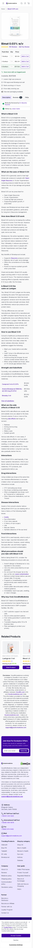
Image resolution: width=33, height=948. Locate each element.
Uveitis (6, 517)
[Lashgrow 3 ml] (10, 647)
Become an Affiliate (7, 903)
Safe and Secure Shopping (23, 885)
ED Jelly (4, 854)
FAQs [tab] (27, 97)
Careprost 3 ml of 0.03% (10, 384)
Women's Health (22, 851)
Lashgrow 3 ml (8, 658)
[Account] (25, 3)
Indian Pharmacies (23, 869)
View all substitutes (7, 401)
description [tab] (6, 97)
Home (3, 9)
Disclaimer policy (7, 887)
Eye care (20, 854)
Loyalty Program (6, 910)
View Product (10, 667)
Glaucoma (14, 258)
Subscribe (24, 750)
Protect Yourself (22, 872)
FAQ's (19, 889)
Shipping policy (6, 879)
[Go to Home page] (11, 3)
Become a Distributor (4, 899)
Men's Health (21, 848)
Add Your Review (24, 47)
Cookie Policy (8, 927)
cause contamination (22, 574)
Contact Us (5, 913)
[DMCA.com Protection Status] (25, 763)
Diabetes (20, 860)
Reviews (4, 872)
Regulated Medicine (23, 876)
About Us (4, 869)
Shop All (20, 845)
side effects (12, 419)
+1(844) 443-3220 (7, 816)
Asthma (19, 857)
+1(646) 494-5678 (7, 822)
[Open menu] (3, 3)
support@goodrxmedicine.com (15, 727)
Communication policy (6, 883)
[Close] (29, 922)
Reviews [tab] (17, 97)
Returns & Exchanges (21, 880)
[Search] (21, 3)
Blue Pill (4, 848)
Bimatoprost (5, 857)
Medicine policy (6, 876)
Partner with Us (6, 906)
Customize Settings (16, 945)
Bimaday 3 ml (6, 395)
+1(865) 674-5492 (7, 829)
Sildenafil (4, 845)
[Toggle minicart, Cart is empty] (28, 3)
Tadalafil (4, 851)
